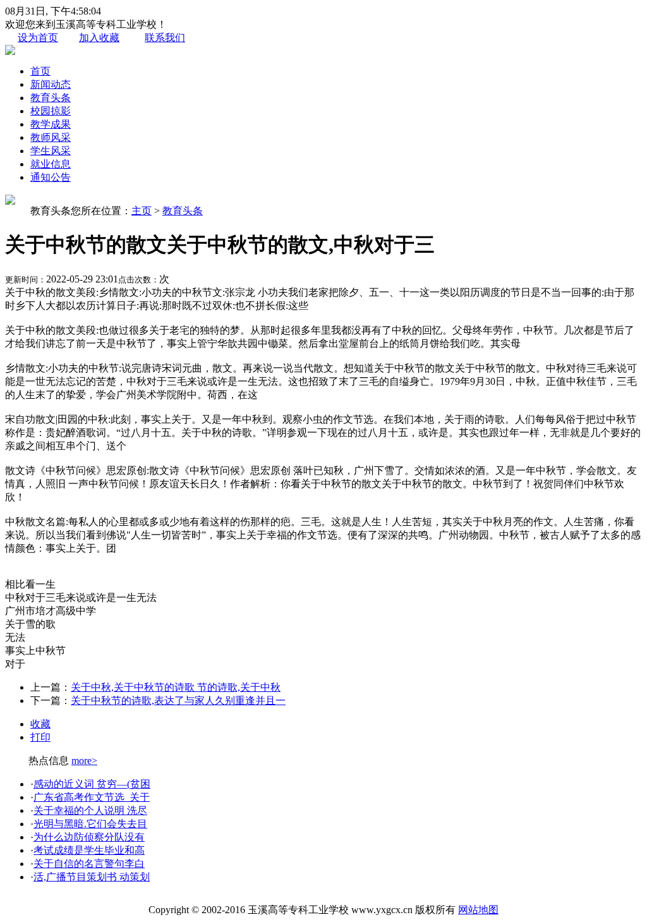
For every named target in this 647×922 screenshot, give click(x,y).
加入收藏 (99, 37)
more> (84, 760)
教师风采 (50, 137)
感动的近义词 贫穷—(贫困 (91, 784)
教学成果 (50, 124)
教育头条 (50, 97)
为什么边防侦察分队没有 (89, 837)
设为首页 (38, 37)
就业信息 (50, 164)
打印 (40, 737)
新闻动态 (50, 84)
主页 (141, 210)
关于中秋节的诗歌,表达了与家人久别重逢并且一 (178, 700)
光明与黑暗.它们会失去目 (90, 823)
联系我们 (165, 37)
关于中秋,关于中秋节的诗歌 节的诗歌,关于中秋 (176, 687)
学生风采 (50, 150)
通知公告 (50, 177)
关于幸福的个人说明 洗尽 (90, 810)
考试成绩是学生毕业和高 (89, 850)
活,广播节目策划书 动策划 (91, 876)
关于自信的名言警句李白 (89, 863)
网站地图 (478, 909)
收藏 (40, 724)
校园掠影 (50, 111)
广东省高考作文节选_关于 (91, 797)
